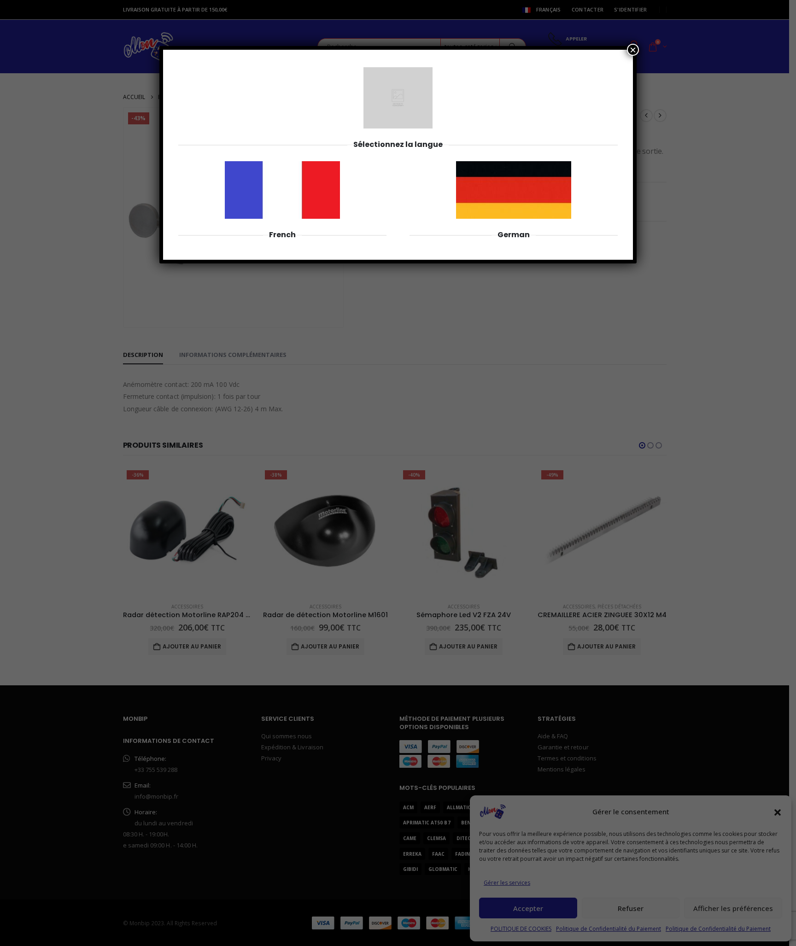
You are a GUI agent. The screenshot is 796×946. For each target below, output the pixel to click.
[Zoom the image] (282, 166)
